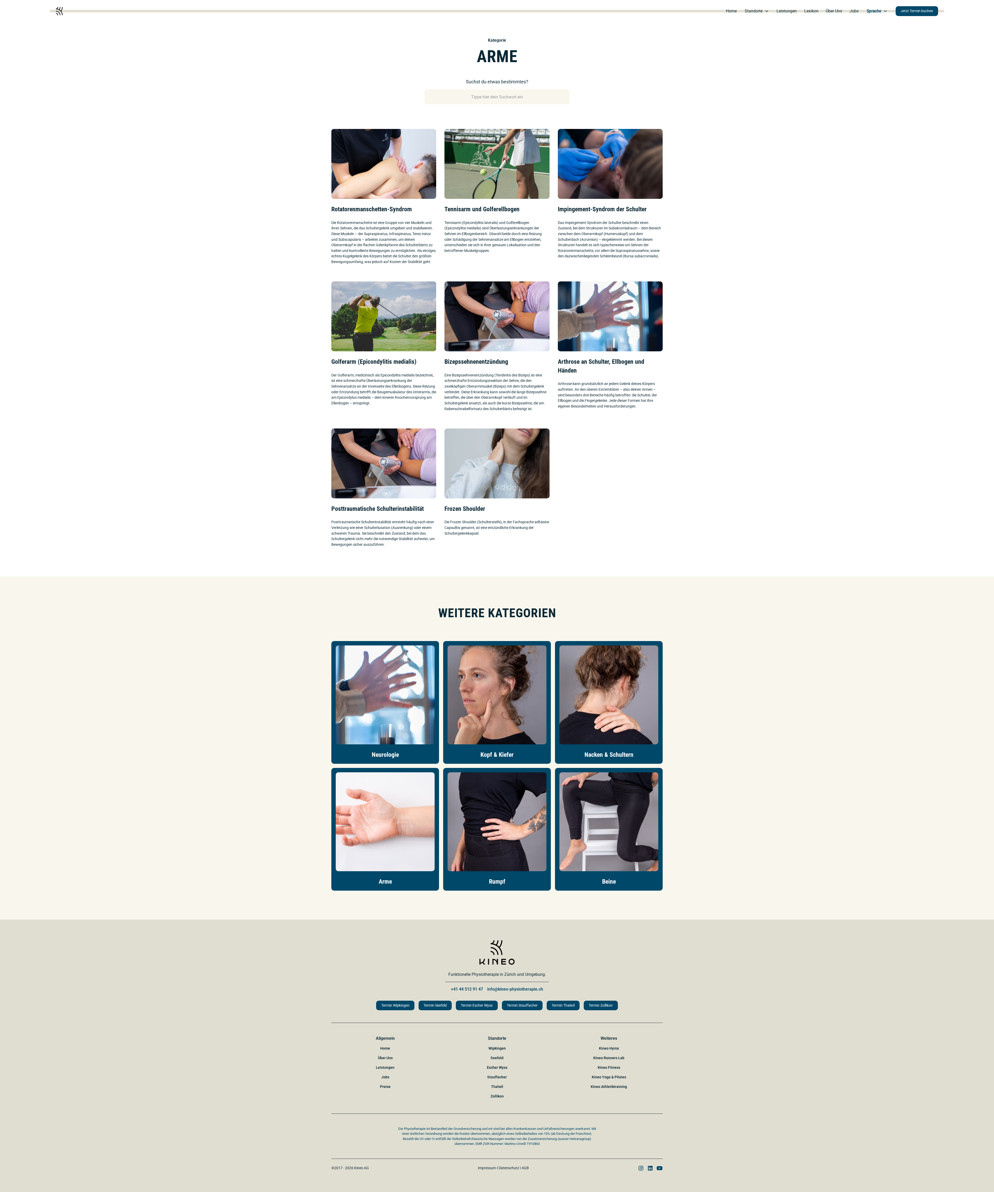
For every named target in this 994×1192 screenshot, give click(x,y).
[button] (757, 11)
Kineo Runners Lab (608, 1058)
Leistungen (787, 11)
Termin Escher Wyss (477, 1005)
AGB (525, 1168)
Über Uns (834, 11)
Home (731, 11)
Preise (385, 1087)
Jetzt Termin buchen (917, 11)
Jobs (854, 11)
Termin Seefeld (435, 1005)
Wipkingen (497, 1048)
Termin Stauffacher (522, 1005)
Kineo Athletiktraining (609, 1087)
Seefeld (497, 1058)
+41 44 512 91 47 (467, 989)
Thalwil (497, 1087)
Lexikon (811, 11)
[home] (59, 11)
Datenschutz (509, 1168)
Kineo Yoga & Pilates (609, 1077)
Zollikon (497, 1096)
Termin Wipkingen (395, 1005)
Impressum (487, 1168)
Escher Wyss (497, 1067)
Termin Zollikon (601, 1005)
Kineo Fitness (609, 1067)
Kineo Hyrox (609, 1048)
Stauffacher (497, 1077)
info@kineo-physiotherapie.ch (515, 989)
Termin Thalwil (563, 1005)
